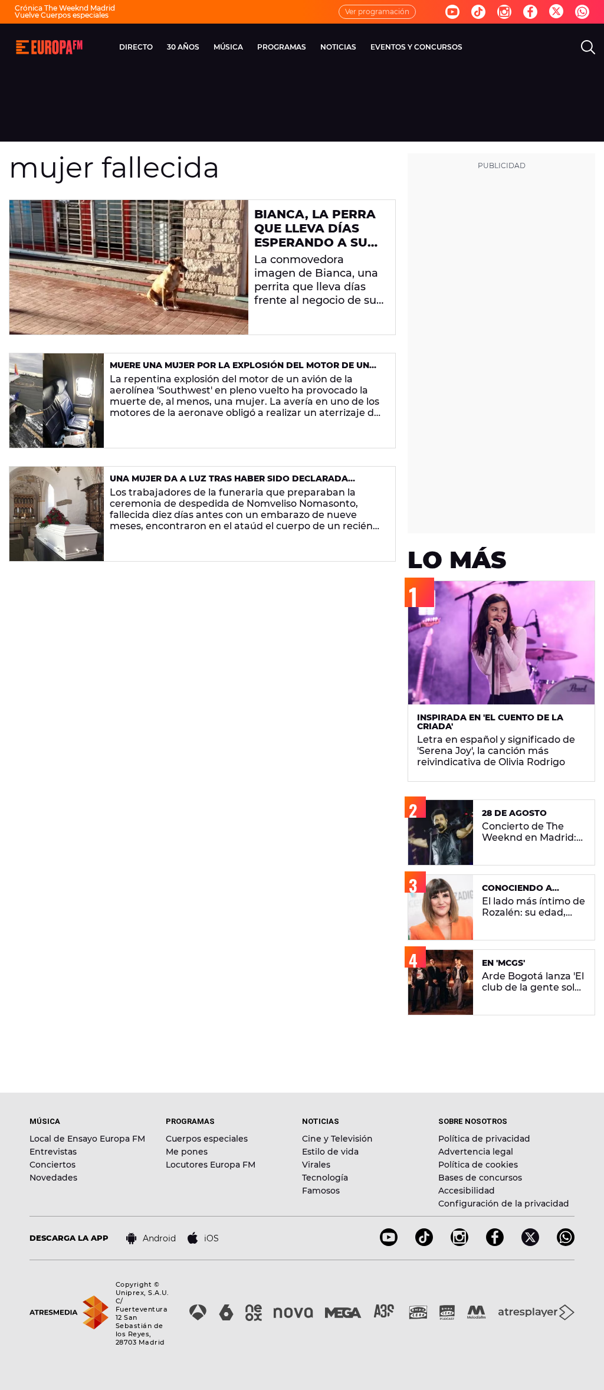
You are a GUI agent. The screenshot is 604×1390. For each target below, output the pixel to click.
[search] (588, 47)
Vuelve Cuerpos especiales (62, 15)
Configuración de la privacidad (503, 1203)
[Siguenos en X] (530, 1242)
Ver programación (377, 11)
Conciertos (52, 1164)
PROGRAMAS (281, 46)
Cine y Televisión (337, 1138)
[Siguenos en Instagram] (504, 12)
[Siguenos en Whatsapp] (582, 12)
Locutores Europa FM (210, 1164)
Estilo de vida (330, 1151)
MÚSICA (228, 46)
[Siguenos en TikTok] (424, 1242)
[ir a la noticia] (128, 267)
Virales (316, 1164)
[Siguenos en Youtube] (452, 12)
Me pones (187, 1151)
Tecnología (325, 1177)
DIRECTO (136, 46)
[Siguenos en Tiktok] (478, 12)
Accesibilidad (466, 1190)
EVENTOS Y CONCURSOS (416, 46)
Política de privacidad (484, 1138)
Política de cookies (478, 1164)
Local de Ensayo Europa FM (87, 1138)
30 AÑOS (183, 46)
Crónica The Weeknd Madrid (65, 8)
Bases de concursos (480, 1177)
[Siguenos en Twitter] (556, 12)
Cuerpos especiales (207, 1138)
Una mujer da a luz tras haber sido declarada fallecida (229, 483)
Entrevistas (53, 1151)
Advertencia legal (475, 1151)
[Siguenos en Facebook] (530, 12)
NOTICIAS (338, 46)
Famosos (321, 1190)
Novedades (53, 1177)
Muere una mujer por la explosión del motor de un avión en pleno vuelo (239, 370)
